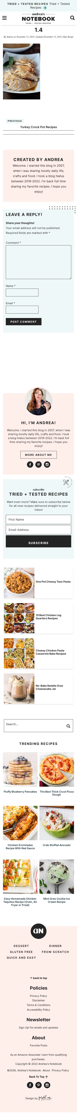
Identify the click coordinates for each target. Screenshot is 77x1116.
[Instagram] (47, 464)
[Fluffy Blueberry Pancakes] (20, 784)
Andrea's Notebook (38, 18)
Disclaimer (38, 1000)
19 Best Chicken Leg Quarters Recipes (48, 616)
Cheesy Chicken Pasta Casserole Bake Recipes (51, 652)
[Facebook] (30, 464)
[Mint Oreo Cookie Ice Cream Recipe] (56, 892)
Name (11, 286)
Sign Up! (24, 1027)
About (46, 1070)
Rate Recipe (68, 37)
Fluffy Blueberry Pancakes (20, 791)
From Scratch (55, 952)
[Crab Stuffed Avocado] (56, 838)
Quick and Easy (21, 957)
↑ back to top (38, 978)
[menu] (4, 17)
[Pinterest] (38, 464)
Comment (13, 242)
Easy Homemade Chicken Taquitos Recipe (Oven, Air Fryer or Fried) (20, 902)
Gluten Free (21, 952)
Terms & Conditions (38, 1005)
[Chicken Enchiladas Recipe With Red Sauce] (20, 838)
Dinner (55, 946)
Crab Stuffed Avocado (57, 845)
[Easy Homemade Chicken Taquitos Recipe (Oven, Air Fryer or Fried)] (20, 892)
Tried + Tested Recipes (38, 5)
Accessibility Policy (38, 1009)
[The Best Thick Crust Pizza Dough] (56, 784)
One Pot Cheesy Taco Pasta (53, 581)
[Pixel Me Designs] (45, 1098)
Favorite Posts (38, 1045)
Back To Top (36, 1076)
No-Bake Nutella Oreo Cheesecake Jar (49, 687)
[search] (72, 17)
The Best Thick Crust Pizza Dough (57, 793)
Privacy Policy (38, 995)
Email (10, 303)
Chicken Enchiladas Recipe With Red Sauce (20, 846)
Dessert (21, 946)
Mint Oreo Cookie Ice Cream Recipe (56, 900)
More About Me (38, 454)
